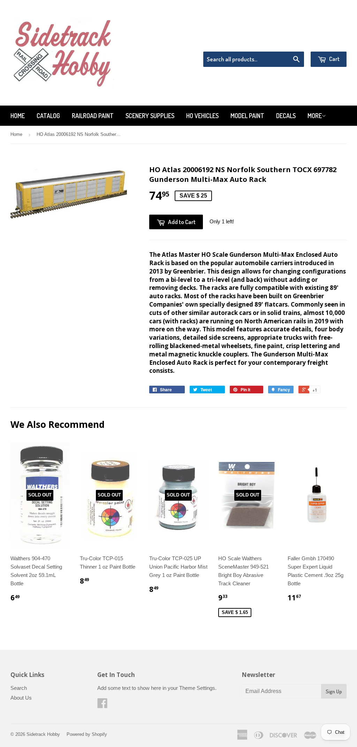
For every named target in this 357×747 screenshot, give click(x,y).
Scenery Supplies (150, 116)
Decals (286, 116)
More (314, 116)
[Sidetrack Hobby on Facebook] (102, 705)
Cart (334, 58)
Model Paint (247, 116)
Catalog (48, 116)
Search (18, 688)
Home (17, 116)
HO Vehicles (202, 116)
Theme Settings (197, 688)
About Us (21, 698)
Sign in (289, 42)
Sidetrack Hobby (43, 734)
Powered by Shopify (87, 734)
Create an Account (327, 42)
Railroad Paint (93, 116)
